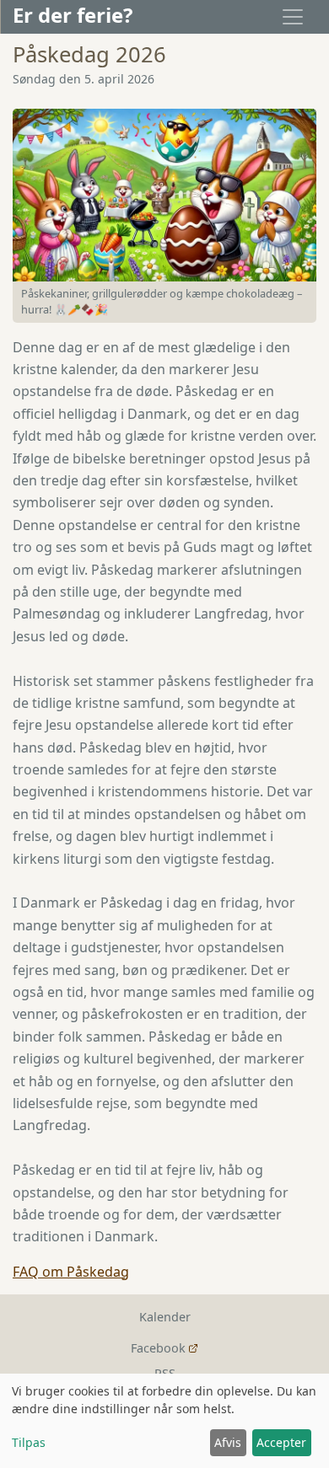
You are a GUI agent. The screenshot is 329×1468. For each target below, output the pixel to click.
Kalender (165, 1317)
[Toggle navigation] (292, 17)
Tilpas (29, 1442)
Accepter (281, 1442)
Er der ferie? (72, 15)
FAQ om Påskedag (71, 1271)
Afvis (227, 1442)
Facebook (158, 1348)
